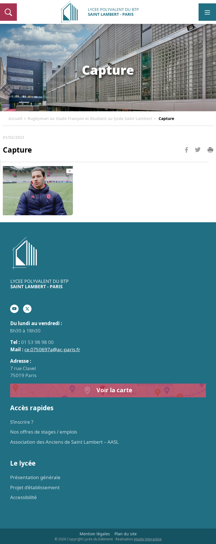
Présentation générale (35, 477)
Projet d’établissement (35, 487)
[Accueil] (108, 263)
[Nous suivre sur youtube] (14, 309)
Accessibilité (23, 497)
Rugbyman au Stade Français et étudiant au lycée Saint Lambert (90, 118)
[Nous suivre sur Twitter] (27, 309)
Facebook (186, 160)
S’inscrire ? (21, 422)
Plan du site (125, 533)
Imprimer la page (210, 150)
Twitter (197, 159)
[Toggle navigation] (207, 12)
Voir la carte (114, 390)
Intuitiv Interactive (148, 539)
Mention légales (95, 533)
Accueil (15, 118)
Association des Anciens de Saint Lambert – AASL (64, 442)
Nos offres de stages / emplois (43, 432)
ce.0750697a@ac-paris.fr (52, 349)
